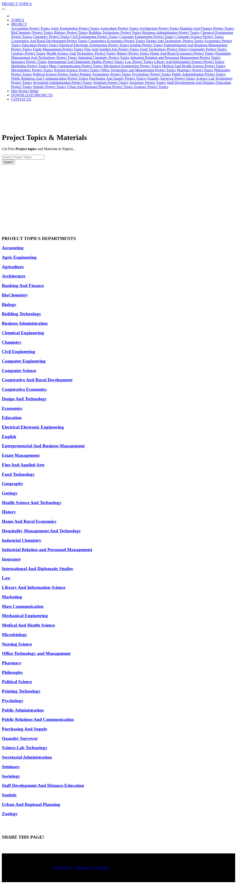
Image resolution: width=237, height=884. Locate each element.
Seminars (10, 766)
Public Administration (23, 710)
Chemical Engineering (23, 332)
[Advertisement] (118, 199)
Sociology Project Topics (147, 83)
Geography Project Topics (208, 49)
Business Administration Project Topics (171, 33)
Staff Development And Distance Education (43, 785)
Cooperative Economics (24, 389)
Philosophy (12, 672)
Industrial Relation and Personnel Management (47, 549)
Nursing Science (17, 644)
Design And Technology (24, 398)
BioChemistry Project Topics (32, 33)
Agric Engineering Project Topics (75, 28)
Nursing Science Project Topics (77, 70)
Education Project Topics (40, 45)
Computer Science (19, 370)
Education (12, 417)
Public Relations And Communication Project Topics (49, 78)
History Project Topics (133, 53)
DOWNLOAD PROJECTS (32, 95)
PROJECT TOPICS (17, 4)
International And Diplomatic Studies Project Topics (86, 62)
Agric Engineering (19, 257)
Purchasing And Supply (24, 728)
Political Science (17, 681)
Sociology (11, 776)
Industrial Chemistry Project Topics (104, 58)
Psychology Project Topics (151, 74)
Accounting (13, 247)
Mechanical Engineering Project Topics (132, 66)
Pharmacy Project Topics (195, 70)
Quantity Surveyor (20, 738)
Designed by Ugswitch (92, 868)
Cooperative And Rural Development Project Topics (49, 41)
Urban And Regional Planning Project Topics (100, 87)
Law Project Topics (139, 62)
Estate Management (21, 455)
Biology (9, 304)
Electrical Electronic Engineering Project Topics (94, 45)
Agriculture (13, 266)
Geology (10, 493)
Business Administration (25, 323)
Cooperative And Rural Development (37, 379)
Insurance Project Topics (29, 62)
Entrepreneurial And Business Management (43, 445)
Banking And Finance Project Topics (207, 28)
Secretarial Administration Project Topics (62, 83)
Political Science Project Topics (56, 74)
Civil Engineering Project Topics (94, 37)
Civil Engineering (18, 351)
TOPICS (17, 20)
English (9, 436)
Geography (12, 483)
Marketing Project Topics (29, 66)
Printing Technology (21, 691)
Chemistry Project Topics (51, 37)
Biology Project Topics (71, 33)
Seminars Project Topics (110, 83)
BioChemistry (15, 295)
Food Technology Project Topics (164, 49)
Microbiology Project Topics (32, 70)
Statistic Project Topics (49, 87)
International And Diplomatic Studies (37, 568)
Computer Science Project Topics (199, 37)
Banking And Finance (23, 285)
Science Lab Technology (24, 747)
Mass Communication (23, 606)
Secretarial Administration (27, 757)
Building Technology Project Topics (115, 33)
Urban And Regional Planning (31, 804)
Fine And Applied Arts (23, 464)
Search (8, 162)
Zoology (10, 813)
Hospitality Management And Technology (41, 530)
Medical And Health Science (28, 625)
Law (6, 577)
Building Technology (21, 313)
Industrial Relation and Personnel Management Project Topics (176, 58)
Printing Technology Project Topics (105, 74)
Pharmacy (12, 662)
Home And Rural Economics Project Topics (182, 53)
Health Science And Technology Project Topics (81, 53)
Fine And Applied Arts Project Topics (111, 49)
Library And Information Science (33, 587)
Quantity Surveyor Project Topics (171, 78)
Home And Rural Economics (29, 521)
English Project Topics (146, 45)
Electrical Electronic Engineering (33, 427)
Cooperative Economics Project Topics (116, 41)
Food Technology (18, 474)
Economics (12, 408)
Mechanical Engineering (25, 615)
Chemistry (12, 342)
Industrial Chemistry (21, 540)
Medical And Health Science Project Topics (193, 66)
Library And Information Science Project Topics (189, 62)
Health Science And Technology (32, 502)
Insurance (11, 559)
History (9, 511)
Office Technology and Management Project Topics (138, 70)
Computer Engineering (24, 361)
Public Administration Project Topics (198, 74)
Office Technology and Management (36, 653)
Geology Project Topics (28, 53)
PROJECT (19, 24)
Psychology (12, 700)
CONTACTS (21, 99)
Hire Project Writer (25, 91)
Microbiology (14, 634)
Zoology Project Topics (151, 87)
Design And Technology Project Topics (175, 41)
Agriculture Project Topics (119, 28)
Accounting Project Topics (30, 28)
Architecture (13, 276)
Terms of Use (63, 868)
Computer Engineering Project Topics (146, 37)
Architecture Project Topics (159, 28)
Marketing (12, 596)
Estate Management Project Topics (58, 49)
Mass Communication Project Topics (76, 66)
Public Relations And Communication (38, 719)
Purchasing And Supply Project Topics (117, 78)
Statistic (9, 794)
